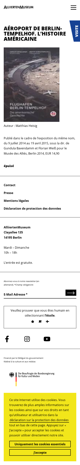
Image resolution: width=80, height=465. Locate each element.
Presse (8, 193)
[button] (74, 31)
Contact (9, 185)
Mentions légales (16, 201)
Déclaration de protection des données (32, 208)
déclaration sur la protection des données (39, 420)
